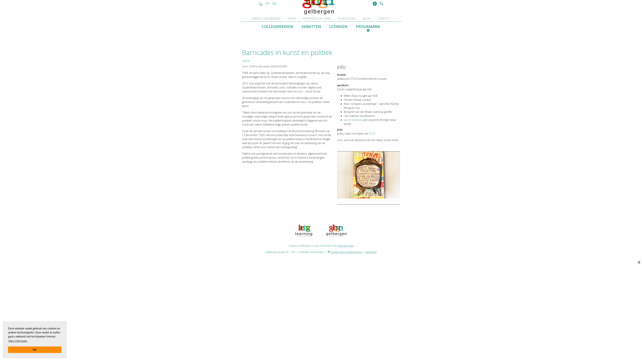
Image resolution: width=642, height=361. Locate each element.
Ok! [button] (35, 349)
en (274, 3)
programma (368, 26)
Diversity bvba (345, 246)
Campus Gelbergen (266, 18)
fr (267, 3)
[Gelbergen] (336, 230)
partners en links (317, 18)
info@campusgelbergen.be (346, 252)
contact (384, 18)
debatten (311, 26)
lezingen (338, 26)
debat (246, 61)
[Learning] (303, 230)
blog (366, 18)
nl (261, 3)
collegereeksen (277, 26)
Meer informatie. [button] (18, 341)
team (292, 18)
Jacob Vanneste (353, 120)
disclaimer (371, 252)
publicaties (347, 18)
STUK (371, 133)
